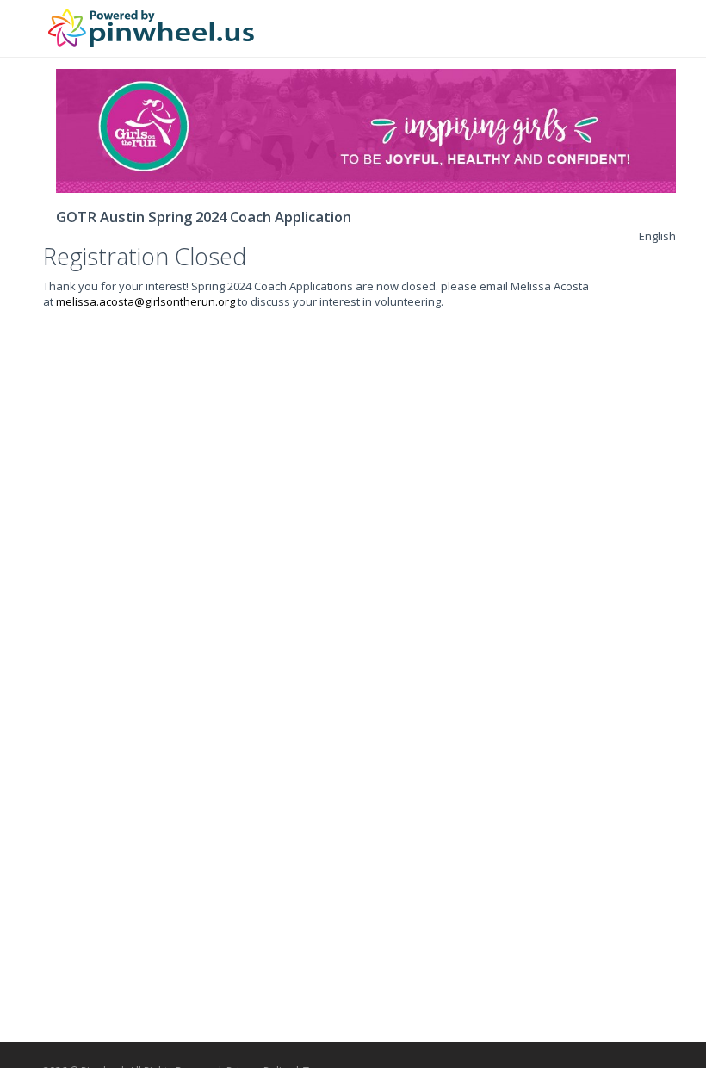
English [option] (657, 236)
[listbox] (657, 236)
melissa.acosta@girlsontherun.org (145, 301)
